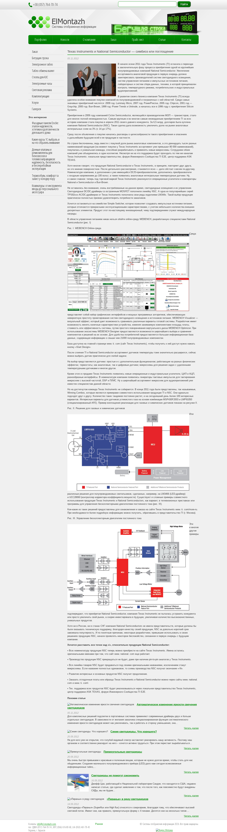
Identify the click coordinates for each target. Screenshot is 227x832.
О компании (89, 39)
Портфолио (41, 39)
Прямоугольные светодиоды (123, 751)
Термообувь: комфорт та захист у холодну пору (45, 177)
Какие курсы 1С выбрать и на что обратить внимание (46, 141)
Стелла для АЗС (40, 77)
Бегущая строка (40, 58)
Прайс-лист (138, 39)
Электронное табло (42, 64)
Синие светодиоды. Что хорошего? (133, 731)
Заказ (113, 39)
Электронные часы (42, 83)
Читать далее (191, 728)
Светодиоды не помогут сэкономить (115, 775)
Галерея (36, 109)
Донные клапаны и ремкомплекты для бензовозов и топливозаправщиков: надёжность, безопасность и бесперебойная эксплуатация (46, 159)
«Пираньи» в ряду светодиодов (127, 799)
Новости (64, 39)
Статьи (162, 39)
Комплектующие (40, 96)
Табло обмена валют (43, 71)
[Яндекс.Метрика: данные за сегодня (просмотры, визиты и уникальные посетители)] (164, 830)
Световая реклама (42, 90)
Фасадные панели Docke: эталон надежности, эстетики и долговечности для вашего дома (45, 128)
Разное (99, 824)
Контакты (186, 39)
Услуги (35, 102)
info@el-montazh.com (46, 824)
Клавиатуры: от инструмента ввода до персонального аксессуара (47, 188)
